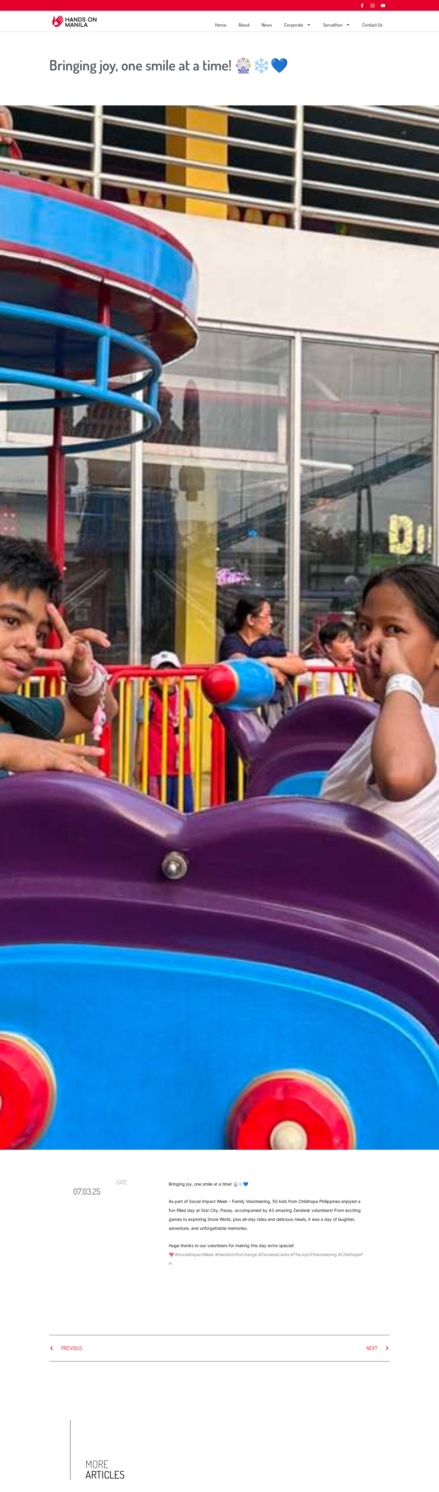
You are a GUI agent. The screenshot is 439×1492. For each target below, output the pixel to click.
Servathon (333, 25)
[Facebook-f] (361, 5)
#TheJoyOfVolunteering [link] (314, 1254)
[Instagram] (372, 5)
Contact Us (372, 25)
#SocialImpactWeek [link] (194, 1254)
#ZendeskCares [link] (273, 1254)
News (267, 25)
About (244, 25)
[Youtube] (382, 5)
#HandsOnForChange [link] (236, 1254)
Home (220, 25)
